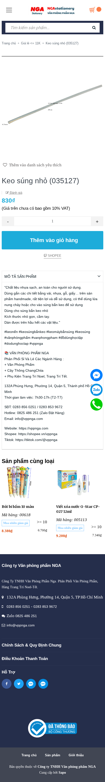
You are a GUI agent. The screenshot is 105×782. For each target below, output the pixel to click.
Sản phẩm (52, 755)
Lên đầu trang (54, 773)
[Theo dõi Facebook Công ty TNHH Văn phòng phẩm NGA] (6, 684)
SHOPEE (54, 255)
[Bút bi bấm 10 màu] (25, 482)
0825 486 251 (26, 616)
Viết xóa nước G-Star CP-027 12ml (78, 509)
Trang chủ (29, 755)
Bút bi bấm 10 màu (18, 506)
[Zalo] (96, 390)
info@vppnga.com (21, 625)
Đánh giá (15, 193)
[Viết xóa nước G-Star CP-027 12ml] (79, 482)
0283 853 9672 (45, 607)
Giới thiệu (76, 755)
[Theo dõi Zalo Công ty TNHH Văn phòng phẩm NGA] (31, 684)
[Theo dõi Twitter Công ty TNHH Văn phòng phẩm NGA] (19, 684)
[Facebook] (96, 375)
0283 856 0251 (18, 607)
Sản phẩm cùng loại (28, 461)
